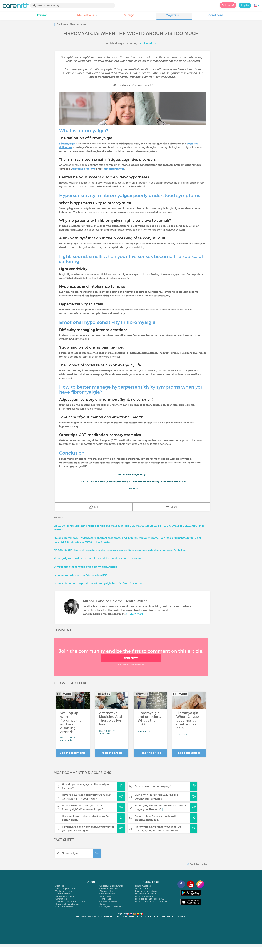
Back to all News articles (71, 24)
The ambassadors (63, 894)
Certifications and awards (111, 886)
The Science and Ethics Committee (71, 901)
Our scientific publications (67, 904)
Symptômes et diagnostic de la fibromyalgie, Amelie (85, 566)
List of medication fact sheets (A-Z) (151, 901)
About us (59, 886)
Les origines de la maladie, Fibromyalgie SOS (80, 575)
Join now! (228, 5)
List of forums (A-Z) (144, 896)
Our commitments (64, 907)
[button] (44, 16)
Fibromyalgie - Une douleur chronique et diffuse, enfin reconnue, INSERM (97, 558)
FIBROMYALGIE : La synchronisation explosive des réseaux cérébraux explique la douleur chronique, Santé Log (120, 550)
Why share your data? (65, 888)
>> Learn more (134, 613)
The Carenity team (63, 891)
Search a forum (142, 888)
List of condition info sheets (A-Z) (150, 899)
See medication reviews (146, 894)
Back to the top (198, 864)
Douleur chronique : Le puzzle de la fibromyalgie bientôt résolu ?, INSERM (98, 583)
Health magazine (143, 886)
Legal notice (105, 896)
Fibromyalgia (70, 853)
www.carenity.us (90, 917)
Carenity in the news (108, 888)
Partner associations (64, 896)
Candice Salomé (147, 43)
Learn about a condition (146, 891)
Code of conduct (107, 894)
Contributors (61, 899)
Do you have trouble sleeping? (153, 786)
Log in (245, 5)
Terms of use (105, 899)
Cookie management (109, 901)
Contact (103, 904)
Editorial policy (106, 891)
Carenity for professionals (111, 907)
